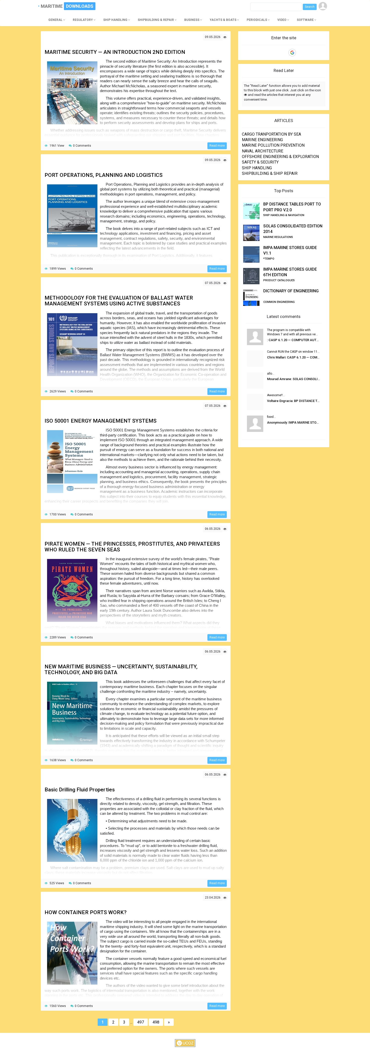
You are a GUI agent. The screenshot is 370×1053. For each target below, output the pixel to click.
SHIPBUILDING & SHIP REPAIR (270, 173)
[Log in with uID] (275, 52)
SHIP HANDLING (257, 168)
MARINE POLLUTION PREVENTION (273, 145)
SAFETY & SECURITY (260, 162)
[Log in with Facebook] (283, 52)
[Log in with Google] (292, 52)
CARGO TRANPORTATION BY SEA (271, 134)
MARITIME (54, 6)
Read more (217, 145)
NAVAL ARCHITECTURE (262, 151)
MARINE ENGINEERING (262, 139)
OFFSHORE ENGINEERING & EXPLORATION (280, 156)
